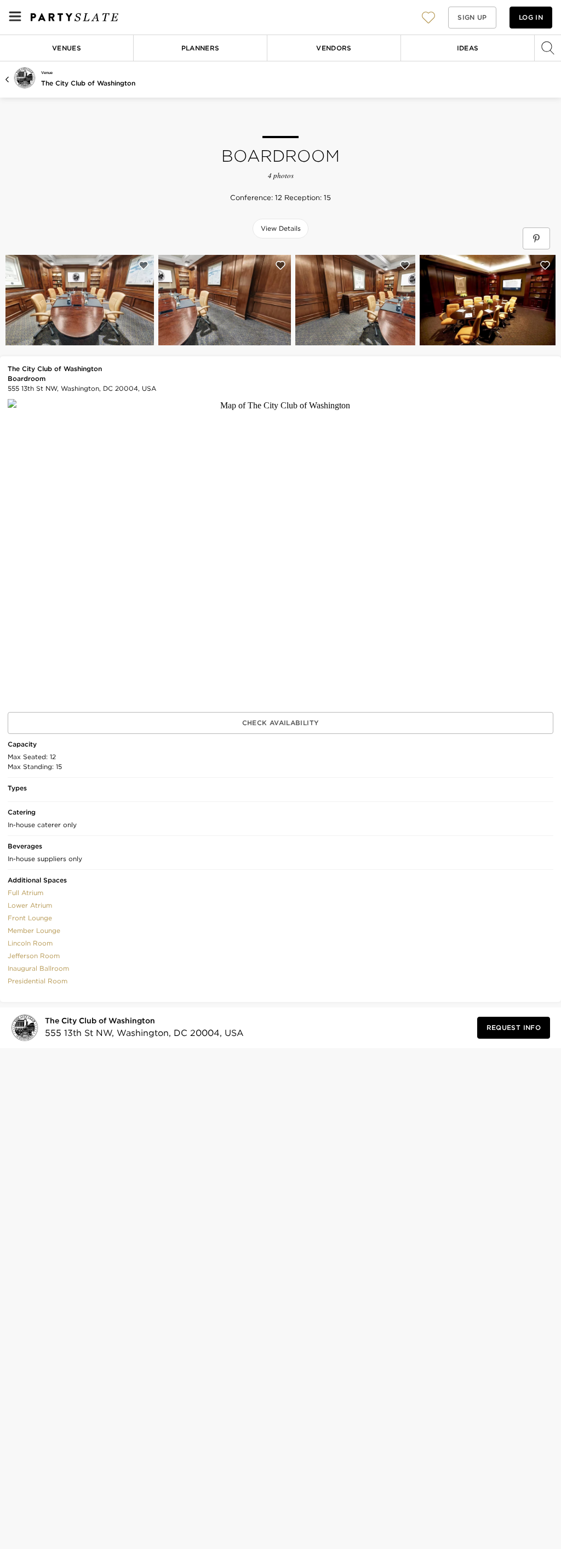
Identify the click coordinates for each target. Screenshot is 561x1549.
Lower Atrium (30, 905)
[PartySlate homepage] (74, 17)
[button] (428, 17)
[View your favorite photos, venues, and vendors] (428, 17)
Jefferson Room (34, 956)
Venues (66, 48)
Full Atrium (25, 893)
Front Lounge (30, 918)
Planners (200, 48)
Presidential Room (37, 981)
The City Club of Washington (88, 83)
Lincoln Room (30, 943)
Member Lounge (34, 930)
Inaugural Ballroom (38, 968)
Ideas (468, 48)
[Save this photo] (143, 265)
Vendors (334, 48)
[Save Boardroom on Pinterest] (536, 238)
